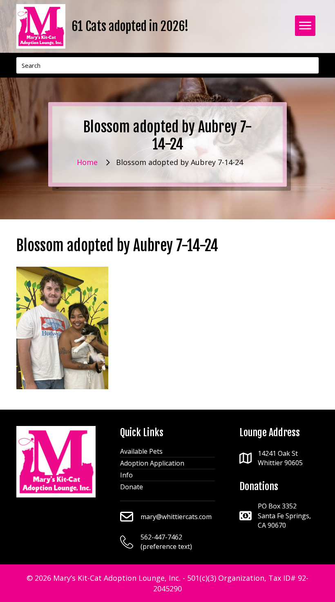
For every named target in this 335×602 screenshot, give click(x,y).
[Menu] (305, 25)
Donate (131, 486)
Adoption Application (152, 463)
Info (126, 474)
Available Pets (141, 451)
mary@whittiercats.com (176, 516)
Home (87, 162)
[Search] (310, 65)
